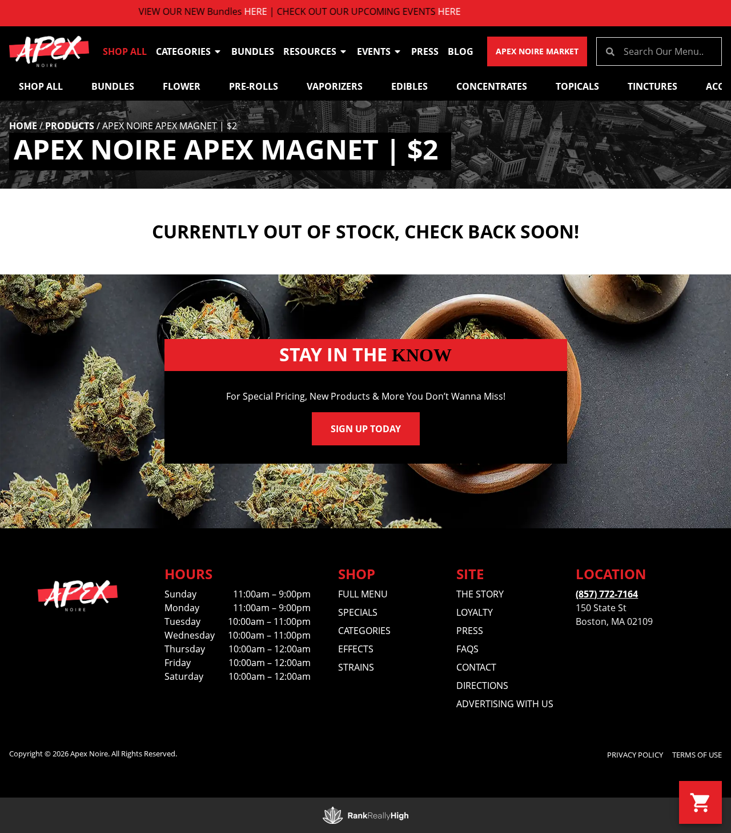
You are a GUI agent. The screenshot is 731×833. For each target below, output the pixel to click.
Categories (183, 51)
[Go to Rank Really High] (365, 815)
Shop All (125, 51)
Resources (309, 51)
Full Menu (363, 594)
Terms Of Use (697, 755)
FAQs (467, 649)
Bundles (252, 51)
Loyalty (474, 612)
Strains (356, 667)
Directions (482, 685)
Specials (357, 612)
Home (23, 125)
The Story (480, 594)
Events (374, 51)
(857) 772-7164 (607, 594)
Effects (355, 649)
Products (69, 125)
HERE (230, 11)
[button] (700, 802)
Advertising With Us (504, 704)
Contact (476, 667)
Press (425, 51)
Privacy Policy (635, 755)
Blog (460, 51)
